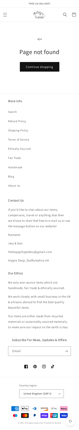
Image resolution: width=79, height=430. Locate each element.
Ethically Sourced (19, 149)
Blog (11, 176)
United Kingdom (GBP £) (37, 393)
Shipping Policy (18, 130)
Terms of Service (18, 139)
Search (12, 112)
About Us (14, 185)
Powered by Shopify (52, 423)
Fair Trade (14, 158)
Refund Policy (17, 121)
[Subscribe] (66, 351)
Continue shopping (39, 67)
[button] (5, 14)
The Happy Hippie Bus (34, 423)
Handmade (15, 167)
